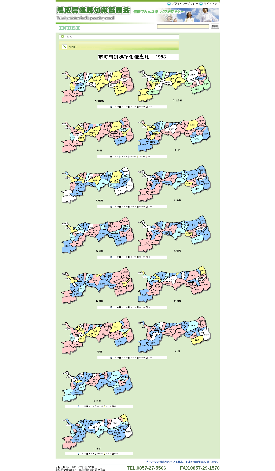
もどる (68, 36)
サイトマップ (212, 3)
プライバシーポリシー (185, 3)
